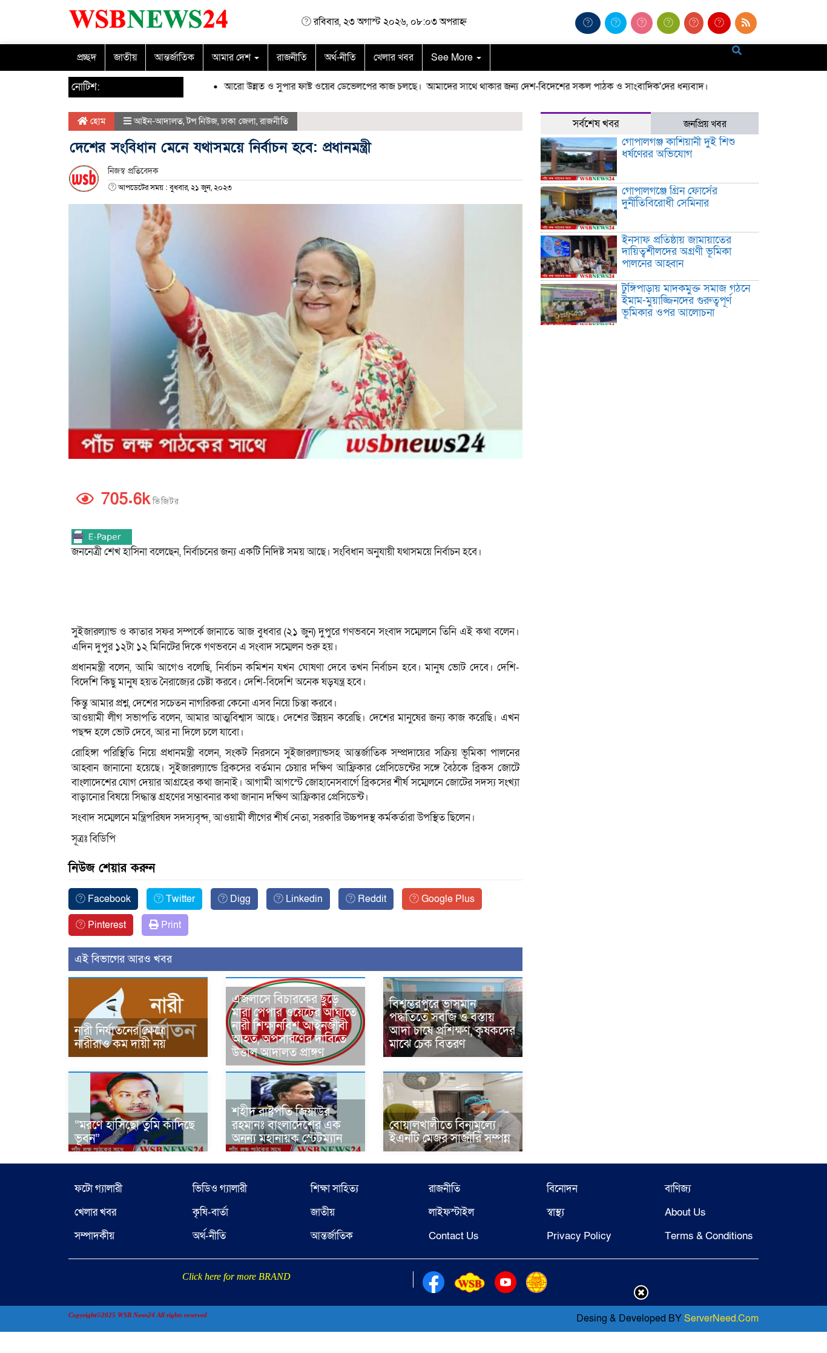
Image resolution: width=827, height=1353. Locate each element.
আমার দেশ (232, 57)
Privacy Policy (579, 1236)
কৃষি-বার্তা (210, 1212)
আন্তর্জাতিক (174, 57)
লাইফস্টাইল (451, 1212)
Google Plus (447, 899)
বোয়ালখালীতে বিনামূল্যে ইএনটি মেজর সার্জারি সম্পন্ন (449, 1132)
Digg (239, 899)
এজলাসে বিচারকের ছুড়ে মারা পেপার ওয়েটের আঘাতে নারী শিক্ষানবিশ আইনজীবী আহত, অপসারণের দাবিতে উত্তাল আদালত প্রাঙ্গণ (294, 1026)
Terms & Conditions (709, 1236)
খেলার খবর (394, 57)
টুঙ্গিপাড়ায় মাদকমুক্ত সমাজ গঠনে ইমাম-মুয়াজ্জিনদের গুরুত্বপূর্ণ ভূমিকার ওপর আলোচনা (686, 300)
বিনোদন (562, 1189)
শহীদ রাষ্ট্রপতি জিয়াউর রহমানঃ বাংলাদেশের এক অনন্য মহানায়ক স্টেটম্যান (287, 1125)
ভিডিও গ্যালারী (220, 1189)
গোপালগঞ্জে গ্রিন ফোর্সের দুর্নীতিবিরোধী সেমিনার (669, 197)
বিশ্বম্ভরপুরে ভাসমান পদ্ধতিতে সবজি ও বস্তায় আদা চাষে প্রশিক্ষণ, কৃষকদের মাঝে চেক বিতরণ (452, 1024)
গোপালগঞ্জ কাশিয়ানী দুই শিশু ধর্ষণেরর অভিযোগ (678, 148)
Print (170, 925)
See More (453, 57)
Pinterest (105, 925)
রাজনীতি (292, 57)
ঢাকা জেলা (238, 121)
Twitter (179, 899)
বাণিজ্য (678, 1189)
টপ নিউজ (201, 121)
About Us (685, 1212)
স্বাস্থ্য (555, 1212)
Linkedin (303, 899)
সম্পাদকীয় (94, 1236)
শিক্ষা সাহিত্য (334, 1189)
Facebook (108, 899)
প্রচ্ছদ (86, 57)
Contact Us (454, 1236)
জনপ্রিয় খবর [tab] (705, 124)
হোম (96, 121)
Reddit (370, 899)
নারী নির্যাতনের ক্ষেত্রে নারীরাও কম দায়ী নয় (120, 1037)
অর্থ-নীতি (340, 57)
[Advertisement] (295, 592)
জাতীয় (125, 57)
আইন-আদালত (158, 121)
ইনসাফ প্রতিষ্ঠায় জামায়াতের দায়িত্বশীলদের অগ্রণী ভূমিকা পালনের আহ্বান (676, 252)
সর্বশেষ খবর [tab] (596, 124)
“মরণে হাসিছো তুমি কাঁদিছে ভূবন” (134, 1132)
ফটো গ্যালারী (98, 1189)
